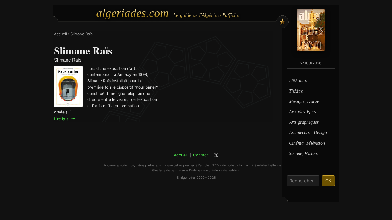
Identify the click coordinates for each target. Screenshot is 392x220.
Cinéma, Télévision (307, 143)
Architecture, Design (308, 132)
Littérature (298, 80)
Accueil (60, 34)
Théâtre (296, 91)
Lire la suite (64, 119)
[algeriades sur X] (216, 155)
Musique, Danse (304, 101)
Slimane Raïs (82, 34)
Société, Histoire (304, 153)
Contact (200, 155)
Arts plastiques (302, 112)
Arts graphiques (304, 122)
